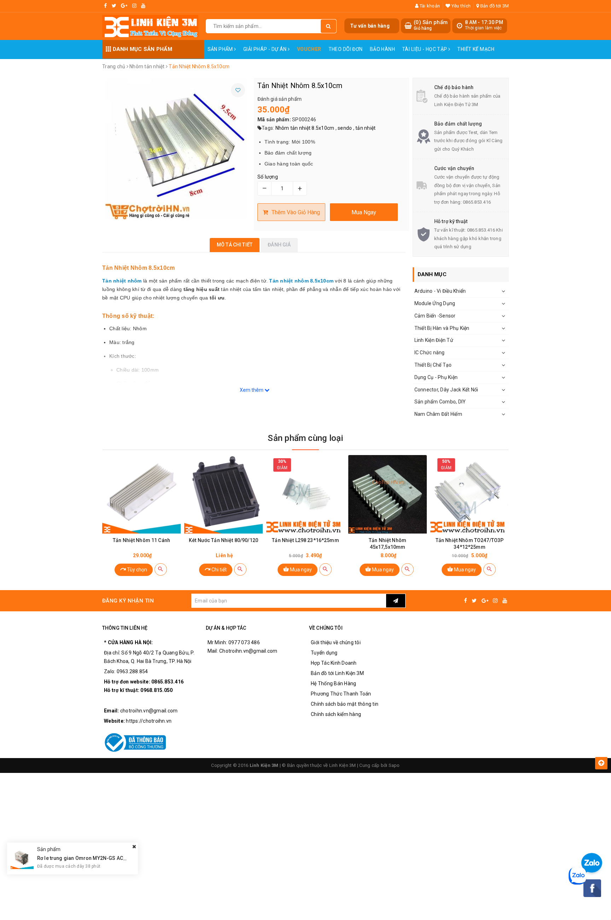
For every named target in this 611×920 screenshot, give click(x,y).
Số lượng (267, 177)
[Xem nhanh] (161, 569)
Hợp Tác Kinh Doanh (334, 663)
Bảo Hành (382, 49)
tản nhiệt (365, 128)
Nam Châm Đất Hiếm (438, 414)
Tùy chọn (136, 569)
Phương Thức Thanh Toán (341, 694)
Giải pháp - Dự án (265, 49)
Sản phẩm (221, 49)
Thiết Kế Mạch (475, 49)
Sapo (394, 765)
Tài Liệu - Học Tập (425, 49)
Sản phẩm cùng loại (305, 438)
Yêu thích (460, 5)
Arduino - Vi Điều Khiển (440, 291)
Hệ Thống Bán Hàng (333, 683)
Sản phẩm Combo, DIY (440, 401)
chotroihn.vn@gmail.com (149, 711)
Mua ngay (300, 569)
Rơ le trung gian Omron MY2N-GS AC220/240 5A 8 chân (101, 858)
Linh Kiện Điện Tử (433, 340)
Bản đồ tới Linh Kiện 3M (337, 673)
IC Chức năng (429, 352)
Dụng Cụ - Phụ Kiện (436, 377)
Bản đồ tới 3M (494, 5)
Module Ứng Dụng (434, 303)
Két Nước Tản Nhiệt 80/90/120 (223, 540)
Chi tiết (218, 569)
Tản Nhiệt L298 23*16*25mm (305, 540)
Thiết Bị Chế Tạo (433, 365)
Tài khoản (429, 5)
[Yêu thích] (238, 90)
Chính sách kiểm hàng (336, 714)
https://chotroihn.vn (148, 721)
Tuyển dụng (324, 653)
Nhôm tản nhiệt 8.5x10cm (304, 128)
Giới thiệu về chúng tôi (336, 642)
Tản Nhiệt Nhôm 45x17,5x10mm (387, 543)
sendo (345, 128)
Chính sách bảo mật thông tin (344, 704)
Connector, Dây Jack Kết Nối (446, 389)
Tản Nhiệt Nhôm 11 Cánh (141, 540)
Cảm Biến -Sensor (435, 316)
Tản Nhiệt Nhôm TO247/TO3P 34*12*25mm (470, 543)
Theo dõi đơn (345, 49)
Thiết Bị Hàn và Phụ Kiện (442, 328)
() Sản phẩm (431, 25)
